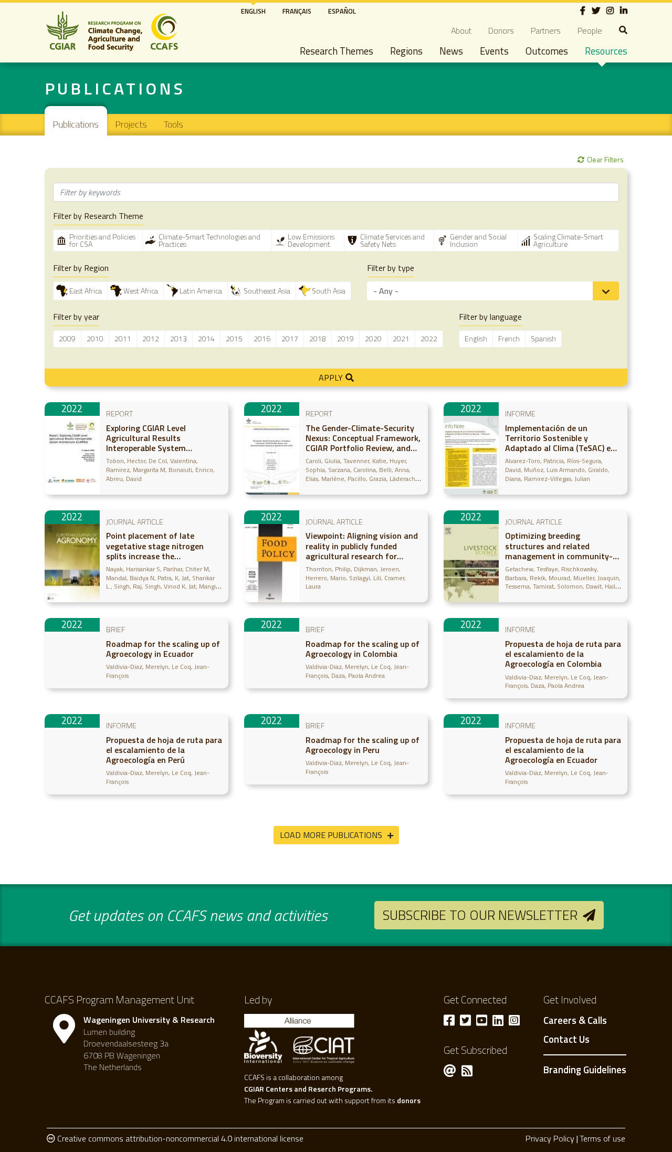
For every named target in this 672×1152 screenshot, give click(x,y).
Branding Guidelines (584, 1069)
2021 (401, 338)
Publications (115, 88)
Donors (501, 30)
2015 (234, 338)
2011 (122, 338)
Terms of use (602, 1138)
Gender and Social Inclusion (478, 240)
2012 (150, 338)
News (451, 51)
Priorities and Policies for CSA (102, 240)
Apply (331, 377)
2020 (373, 338)
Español (342, 11)
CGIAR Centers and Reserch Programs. (308, 1088)
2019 (345, 338)
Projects (131, 124)
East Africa (85, 290)
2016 (262, 338)
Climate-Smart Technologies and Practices (209, 240)
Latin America (201, 290)
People (590, 30)
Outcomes (547, 51)
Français (296, 11)
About (461, 30)
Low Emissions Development (311, 240)
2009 (67, 338)
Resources (606, 51)
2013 (178, 338)
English (253, 11)
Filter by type (390, 268)
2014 (206, 338)
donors (409, 1100)
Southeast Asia (267, 290)
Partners (546, 30)
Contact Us (566, 1039)
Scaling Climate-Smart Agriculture (568, 240)
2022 (429, 338)
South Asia (328, 290)
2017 (289, 338)
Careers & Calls (575, 1021)
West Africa (140, 290)
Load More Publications (331, 835)
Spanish (543, 338)
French (509, 338)
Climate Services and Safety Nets (392, 240)
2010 (95, 338)
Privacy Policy (550, 1138)
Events (494, 51)
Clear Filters (605, 159)
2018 (317, 338)
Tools (173, 124)
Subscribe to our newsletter (480, 915)
